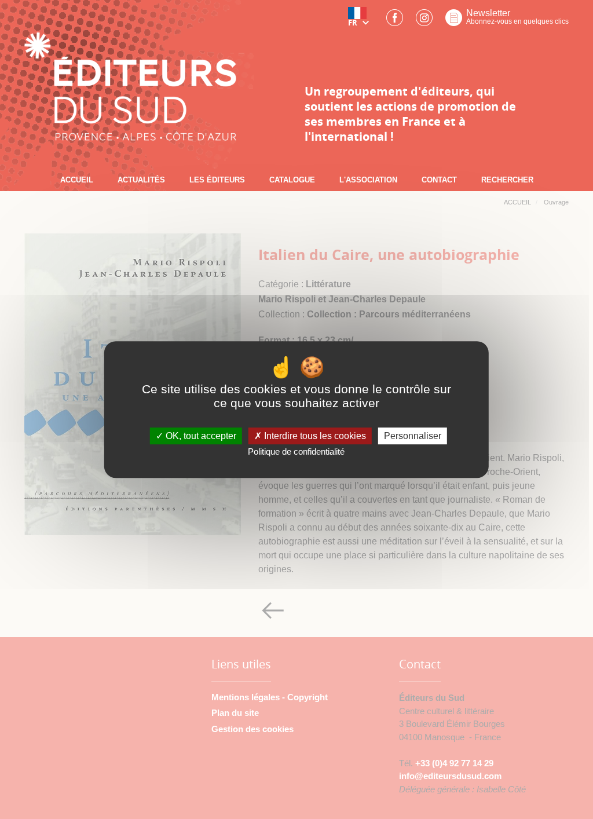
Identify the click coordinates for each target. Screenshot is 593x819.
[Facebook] (394, 21)
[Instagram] (424, 21)
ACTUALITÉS (141, 180)
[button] (361, 21)
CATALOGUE (292, 180)
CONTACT (439, 180)
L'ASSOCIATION (368, 180)
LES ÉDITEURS (217, 180)
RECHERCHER (507, 180)
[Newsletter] (453, 21)
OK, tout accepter (199, 436)
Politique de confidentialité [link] (296, 452)
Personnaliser (412, 436)
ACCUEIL (76, 180)
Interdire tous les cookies (314, 436)
